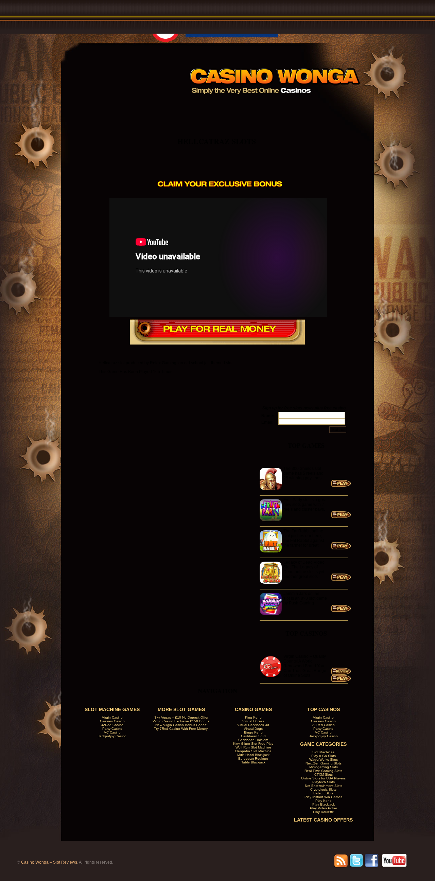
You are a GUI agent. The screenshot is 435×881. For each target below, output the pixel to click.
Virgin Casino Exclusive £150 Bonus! (181, 721)
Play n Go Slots (323, 756)
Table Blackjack (253, 762)
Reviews (242, 106)
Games (282, 106)
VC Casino (112, 732)
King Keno (253, 717)
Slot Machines (323, 752)
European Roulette (253, 758)
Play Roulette (323, 812)
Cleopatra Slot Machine (253, 751)
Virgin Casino (112, 717)
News (323, 106)
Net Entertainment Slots (323, 786)
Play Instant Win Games (323, 797)
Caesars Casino (112, 721)
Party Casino (112, 728)
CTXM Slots (323, 774)
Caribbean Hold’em (253, 740)
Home (201, 106)
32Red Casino (112, 725)
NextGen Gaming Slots (324, 763)
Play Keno (323, 801)
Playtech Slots (323, 782)
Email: (267, 422)
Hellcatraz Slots (216, 141)
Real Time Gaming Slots (323, 771)
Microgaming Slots (323, 767)
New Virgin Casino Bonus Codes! (181, 725)
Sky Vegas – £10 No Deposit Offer (181, 717)
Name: (267, 415)
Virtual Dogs (253, 728)
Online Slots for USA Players (323, 778)
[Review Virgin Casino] (341, 673)
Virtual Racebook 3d (253, 725)
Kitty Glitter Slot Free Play (253, 743)
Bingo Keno (253, 732)
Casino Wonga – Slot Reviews (49, 862)
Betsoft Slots (323, 793)
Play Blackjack (323, 804)
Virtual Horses (253, 721)
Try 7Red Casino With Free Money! (181, 728)
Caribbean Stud (253, 736)
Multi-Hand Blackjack (253, 755)
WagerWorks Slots (323, 759)
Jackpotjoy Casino (112, 736)
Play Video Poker (323, 808)
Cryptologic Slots (323, 789)
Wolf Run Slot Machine (253, 747)
